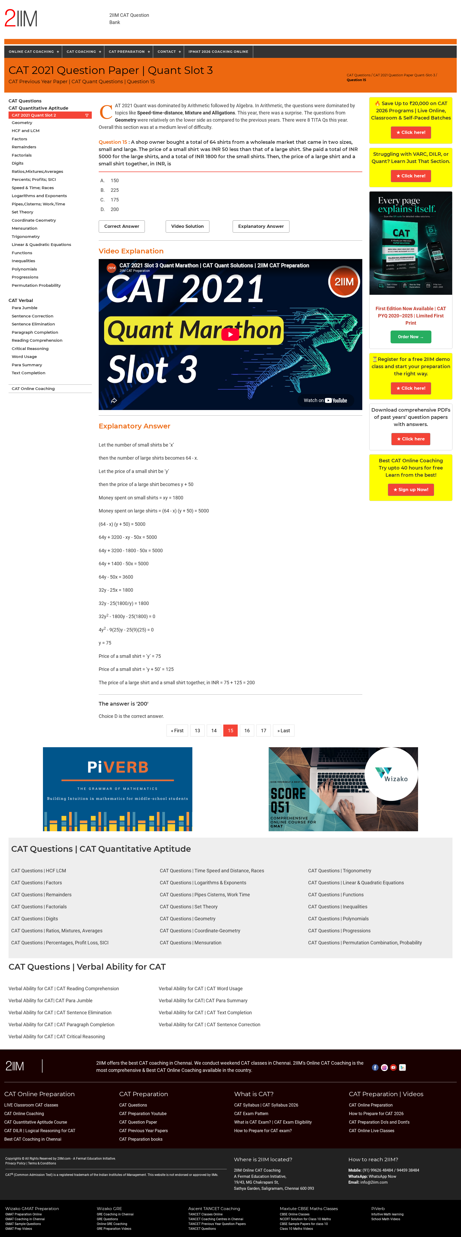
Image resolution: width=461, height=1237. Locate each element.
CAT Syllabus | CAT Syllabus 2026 (266, 1105)
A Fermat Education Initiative (94, 1158)
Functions (22, 252)
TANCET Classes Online (205, 1214)
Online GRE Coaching (112, 1224)
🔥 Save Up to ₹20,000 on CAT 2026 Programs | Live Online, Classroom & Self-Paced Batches (411, 111)
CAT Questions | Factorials (39, 906)
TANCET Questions (202, 1229)
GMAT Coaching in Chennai (25, 1219)
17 (263, 730)
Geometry (22, 122)
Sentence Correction (32, 316)
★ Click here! (411, 132)
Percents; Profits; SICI (34, 179)
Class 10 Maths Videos (296, 1229)
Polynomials (24, 269)
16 (247, 730)
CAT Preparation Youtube (142, 1113)
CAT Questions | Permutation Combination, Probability (365, 942)
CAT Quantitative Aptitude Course (35, 1122)
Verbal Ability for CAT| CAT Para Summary (203, 1000)
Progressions (25, 277)
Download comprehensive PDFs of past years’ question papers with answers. (410, 417)
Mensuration (24, 228)
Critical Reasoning (30, 348)
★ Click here (411, 438)
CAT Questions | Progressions (339, 930)
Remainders (24, 146)
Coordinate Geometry (34, 220)
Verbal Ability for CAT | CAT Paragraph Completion (61, 1024)
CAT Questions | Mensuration (190, 942)
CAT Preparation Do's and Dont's (379, 1122)
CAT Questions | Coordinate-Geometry (200, 930)
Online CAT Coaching (31, 52)
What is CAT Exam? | (253, 1122)
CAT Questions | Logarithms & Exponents (203, 882)
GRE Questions (107, 1219)
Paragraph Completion (35, 332)
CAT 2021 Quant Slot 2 (50, 115)
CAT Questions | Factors (36, 882)
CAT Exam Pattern (251, 1113)
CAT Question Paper (138, 1122)
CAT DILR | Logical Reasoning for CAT (39, 1130)
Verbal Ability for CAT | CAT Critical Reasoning (57, 1036)
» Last (283, 730)
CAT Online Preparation (371, 1105)
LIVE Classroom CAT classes (31, 1105)
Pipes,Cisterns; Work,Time (38, 203)
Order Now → (411, 336)
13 (197, 730)
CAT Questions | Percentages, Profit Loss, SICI (60, 942)
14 (214, 730)
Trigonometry (26, 236)
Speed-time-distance (160, 113)
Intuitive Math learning (387, 1214)
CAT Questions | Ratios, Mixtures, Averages (56, 930)
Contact (167, 52)
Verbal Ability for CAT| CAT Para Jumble (51, 1000)
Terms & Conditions (42, 1163)
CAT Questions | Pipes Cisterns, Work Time (205, 894)
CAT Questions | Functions (336, 894)
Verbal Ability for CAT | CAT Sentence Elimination (60, 1012)
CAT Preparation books (140, 1139)
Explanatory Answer (261, 226)
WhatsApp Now (382, 1176)
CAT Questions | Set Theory (189, 906)
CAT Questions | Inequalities (337, 906)
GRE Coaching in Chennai (115, 1214)
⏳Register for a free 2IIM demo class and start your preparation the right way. (411, 366)
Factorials (22, 155)
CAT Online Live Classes (371, 1130)
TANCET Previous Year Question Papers (217, 1224)
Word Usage (24, 356)
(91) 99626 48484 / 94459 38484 (391, 1170)
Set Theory (22, 211)
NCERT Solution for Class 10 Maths (305, 1219)
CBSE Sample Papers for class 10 (304, 1224)
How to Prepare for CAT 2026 (376, 1113)
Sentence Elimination (33, 324)
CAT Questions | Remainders (41, 894)
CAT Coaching (81, 52)
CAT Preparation (127, 52)
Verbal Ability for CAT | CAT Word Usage (201, 988)
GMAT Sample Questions (23, 1224)
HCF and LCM (25, 130)
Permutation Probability (36, 285)
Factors (19, 138)
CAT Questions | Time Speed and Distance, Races (212, 870)
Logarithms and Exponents (39, 195)
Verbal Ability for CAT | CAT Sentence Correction (209, 1024)
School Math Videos (385, 1219)
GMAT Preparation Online (23, 1214)
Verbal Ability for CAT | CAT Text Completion (205, 1012)
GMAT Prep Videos (18, 1229)
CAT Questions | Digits (34, 918)
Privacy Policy (15, 1163)
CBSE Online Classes (294, 1214)
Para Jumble (24, 307)
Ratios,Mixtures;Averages (37, 171)
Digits (17, 163)
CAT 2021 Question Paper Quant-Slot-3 (404, 75)
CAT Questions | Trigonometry (339, 870)
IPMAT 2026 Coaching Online (218, 52)
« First (177, 730)
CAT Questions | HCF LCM (38, 870)
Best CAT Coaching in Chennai (32, 1139)
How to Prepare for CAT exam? (263, 1130)
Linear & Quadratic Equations (41, 244)
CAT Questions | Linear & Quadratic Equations (356, 882)
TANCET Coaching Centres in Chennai (215, 1219)
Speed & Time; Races (33, 187)
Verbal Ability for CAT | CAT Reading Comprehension (64, 988)
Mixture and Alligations (210, 113)
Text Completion (28, 372)
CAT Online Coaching (33, 388)
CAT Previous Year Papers (143, 1130)
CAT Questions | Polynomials (338, 918)
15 (230, 730)
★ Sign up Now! (411, 489)
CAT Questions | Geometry (188, 918)
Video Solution (187, 226)
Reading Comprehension (37, 340)
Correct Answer (121, 226)
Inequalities (23, 260)
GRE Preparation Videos (114, 1229)
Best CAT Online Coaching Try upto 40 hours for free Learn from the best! (411, 468)
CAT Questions (359, 75)
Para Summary (27, 364)
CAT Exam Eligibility (292, 1122)
